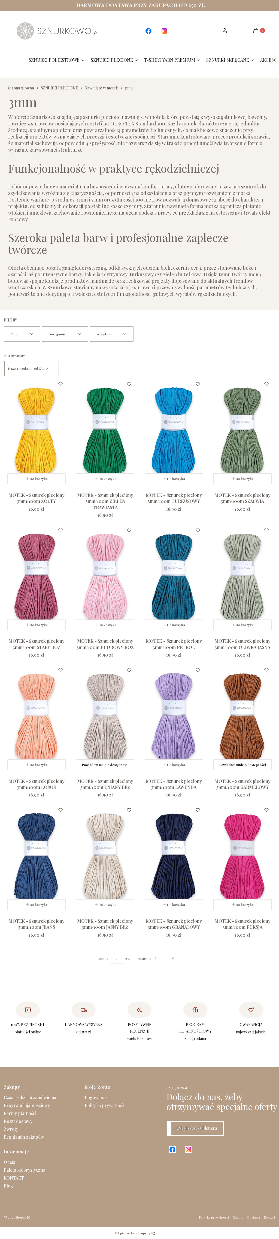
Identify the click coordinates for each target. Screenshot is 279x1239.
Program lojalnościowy (27, 1105)
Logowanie (96, 1097)
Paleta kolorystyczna (24, 1170)
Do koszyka (39, 479)
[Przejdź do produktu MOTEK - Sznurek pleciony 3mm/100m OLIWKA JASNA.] (242, 577)
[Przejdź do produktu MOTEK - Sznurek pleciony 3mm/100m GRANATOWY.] (174, 857)
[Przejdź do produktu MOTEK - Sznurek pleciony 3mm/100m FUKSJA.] (242, 857)
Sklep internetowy (133, 1233)
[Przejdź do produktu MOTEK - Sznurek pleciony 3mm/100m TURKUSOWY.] (174, 431)
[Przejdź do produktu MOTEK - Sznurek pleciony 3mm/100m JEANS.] (36, 857)
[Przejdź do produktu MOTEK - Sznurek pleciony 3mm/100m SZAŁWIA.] (242, 431)
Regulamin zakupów (24, 1137)
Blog (8, 1186)
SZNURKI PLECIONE (59, 88)
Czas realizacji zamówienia (30, 1097)
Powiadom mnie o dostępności (105, 765)
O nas (9, 1162)
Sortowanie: (14, 355)
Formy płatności (20, 1113)
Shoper (20, 1217)
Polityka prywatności (105, 1105)
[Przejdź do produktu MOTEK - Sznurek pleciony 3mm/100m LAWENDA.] (174, 717)
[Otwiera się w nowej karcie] (148, 31)
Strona (103, 958)
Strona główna (21, 88)
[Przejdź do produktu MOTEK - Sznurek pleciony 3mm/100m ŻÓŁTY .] (36, 431)
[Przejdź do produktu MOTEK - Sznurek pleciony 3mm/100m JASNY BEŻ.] (105, 857)
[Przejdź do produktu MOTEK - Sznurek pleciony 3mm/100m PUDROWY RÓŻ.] (105, 577)
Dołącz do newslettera (197, 1128)
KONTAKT (14, 1178)
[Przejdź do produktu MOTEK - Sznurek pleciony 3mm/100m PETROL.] (174, 577)
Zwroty (11, 1129)
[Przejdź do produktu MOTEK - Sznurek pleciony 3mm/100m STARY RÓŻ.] (36, 577)
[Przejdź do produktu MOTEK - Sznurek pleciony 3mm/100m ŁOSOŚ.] (36, 717)
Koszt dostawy (18, 1121)
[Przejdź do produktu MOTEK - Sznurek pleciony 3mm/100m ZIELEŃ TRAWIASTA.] (105, 431)
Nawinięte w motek (101, 88)
